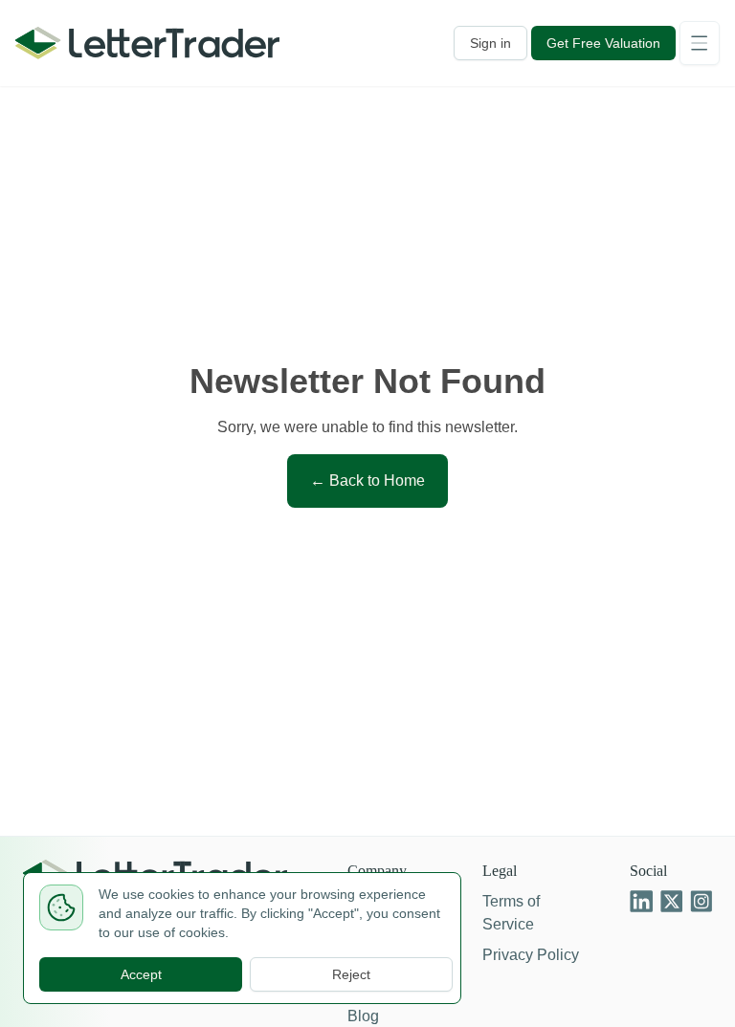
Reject (351, 974)
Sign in (481, 43)
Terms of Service (510, 912)
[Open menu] (699, 43)
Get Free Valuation (599, 43)
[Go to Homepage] (147, 43)
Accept (141, 974)
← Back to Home (367, 480)
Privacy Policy (531, 955)
